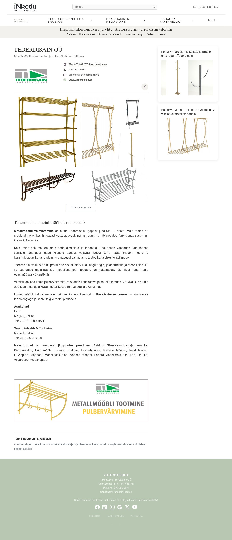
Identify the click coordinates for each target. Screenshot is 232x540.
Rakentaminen (115, 515)
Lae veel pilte (81, 207)
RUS (215, 6)
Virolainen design (135, 34)
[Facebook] (97, 507)
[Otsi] (154, 7)
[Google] (119, 507)
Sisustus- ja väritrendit (110, 34)
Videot (150, 34)
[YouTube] (134, 507)
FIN (209, 6)
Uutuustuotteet (87, 34)
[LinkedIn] (104, 507)
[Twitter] (127, 507)
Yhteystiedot (116, 475)
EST (195, 6)
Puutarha (136, 515)
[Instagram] (112, 507)
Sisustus (94, 515)
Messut (161, 34)
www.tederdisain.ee (80, 79)
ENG (202, 6)
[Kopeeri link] (144, 86)
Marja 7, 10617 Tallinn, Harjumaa (88, 64)
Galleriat (71, 34)
